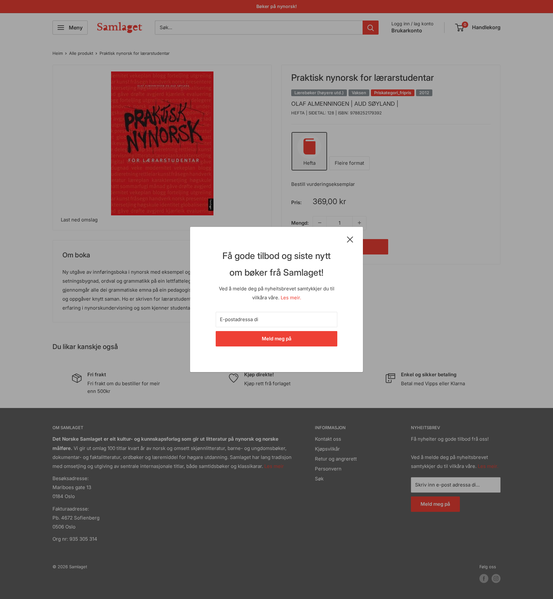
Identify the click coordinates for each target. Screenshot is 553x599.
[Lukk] (350, 239)
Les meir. (291, 298)
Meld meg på (277, 339)
